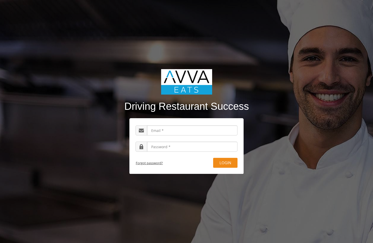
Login (225, 162)
